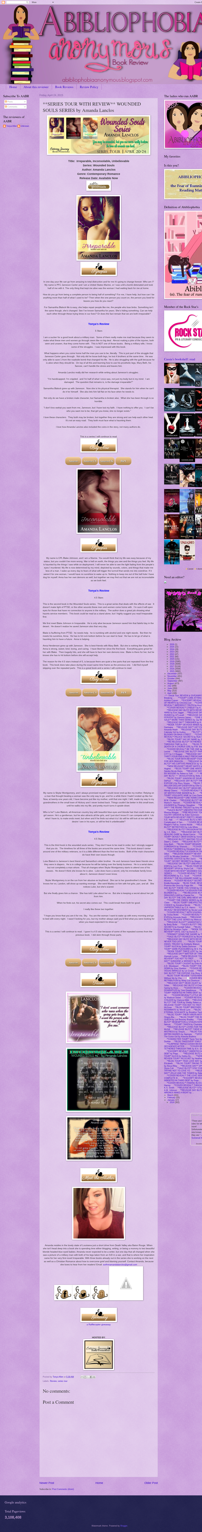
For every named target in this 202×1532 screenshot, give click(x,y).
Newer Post (46, 1482)
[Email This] (82, 1377)
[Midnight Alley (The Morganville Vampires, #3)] (172, 538)
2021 (172, 656)
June (169, 688)
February (171, 1097)
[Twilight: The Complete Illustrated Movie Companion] (172, 458)
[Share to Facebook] (91, 1377)
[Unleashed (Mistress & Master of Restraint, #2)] (187, 559)
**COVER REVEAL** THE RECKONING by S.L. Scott (183, 874)
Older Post (151, 1482)
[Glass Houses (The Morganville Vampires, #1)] (187, 513)
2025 (172, 647)
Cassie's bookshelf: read (179, 359)
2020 (172, 659)
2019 (172, 661)
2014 (172, 1102)
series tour (62, 1381)
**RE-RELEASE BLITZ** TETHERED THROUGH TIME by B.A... (182, 743)
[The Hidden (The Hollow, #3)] (172, 512)
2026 (172, 644)
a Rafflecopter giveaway (99, 1324)
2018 (172, 664)
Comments (12, 107)
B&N (123, 461)
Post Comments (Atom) (63, 1489)
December (172, 673)
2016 (172, 669)
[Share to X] (88, 1377)
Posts (10, 102)
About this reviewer (36, 87)
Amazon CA (90, 461)
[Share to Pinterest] (94, 1377)
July (169, 686)
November (172, 676)
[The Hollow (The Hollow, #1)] (187, 486)
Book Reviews (64, 87)
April (169, 693)
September (172, 681)
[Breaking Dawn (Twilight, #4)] (187, 436)
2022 (172, 654)
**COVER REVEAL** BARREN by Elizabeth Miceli (183, 847)
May (169, 690)
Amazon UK (106, 461)
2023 (172, 651)
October (171, 678)
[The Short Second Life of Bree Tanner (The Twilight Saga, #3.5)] (187, 461)
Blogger (123, 1526)
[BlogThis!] (85, 1377)
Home (13, 87)
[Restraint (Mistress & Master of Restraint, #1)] (172, 383)
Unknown (25, 126)
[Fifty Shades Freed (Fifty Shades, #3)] (187, 411)
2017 (172, 666)
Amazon (73, 461)
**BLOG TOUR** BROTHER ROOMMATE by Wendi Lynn (182, 1008)
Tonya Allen (11, 126)
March (170, 1095)
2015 (172, 671)
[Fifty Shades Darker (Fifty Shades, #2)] (172, 411)
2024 (172, 649)
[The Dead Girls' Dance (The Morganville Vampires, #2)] (172, 563)
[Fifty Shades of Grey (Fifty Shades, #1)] (187, 385)
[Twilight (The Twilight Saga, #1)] (172, 437)
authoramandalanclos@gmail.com (120, 1264)
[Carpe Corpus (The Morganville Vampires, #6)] (187, 538)
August (171, 683)
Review (53, 1381)
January (171, 1100)
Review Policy (89, 87)
